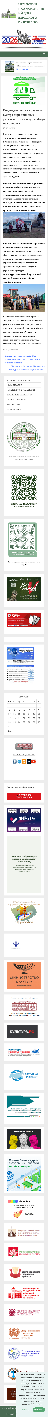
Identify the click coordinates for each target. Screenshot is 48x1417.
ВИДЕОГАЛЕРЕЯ (14, 409)
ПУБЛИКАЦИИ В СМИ (16, 399)
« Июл (9, 731)
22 (34, 718)
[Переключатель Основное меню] (44, 54)
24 (9, 722)
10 (9, 714)
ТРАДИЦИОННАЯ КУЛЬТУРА (19, 394)
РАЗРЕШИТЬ (39, 1410)
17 (9, 718)
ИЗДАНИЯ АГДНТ (14, 385)
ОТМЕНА (25, 1410)
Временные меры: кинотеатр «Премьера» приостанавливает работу (27, 64)
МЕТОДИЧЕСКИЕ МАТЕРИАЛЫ (21, 390)
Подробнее (37, 1404)
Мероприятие (20, 69)
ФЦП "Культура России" (24, 754)
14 (29, 714)
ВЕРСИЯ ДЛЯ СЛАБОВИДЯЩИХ (24, 796)
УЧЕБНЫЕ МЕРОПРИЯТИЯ (19, 380)
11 (14, 714)
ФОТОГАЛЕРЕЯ (13, 404)
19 (19, 718)
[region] (24, 36)
